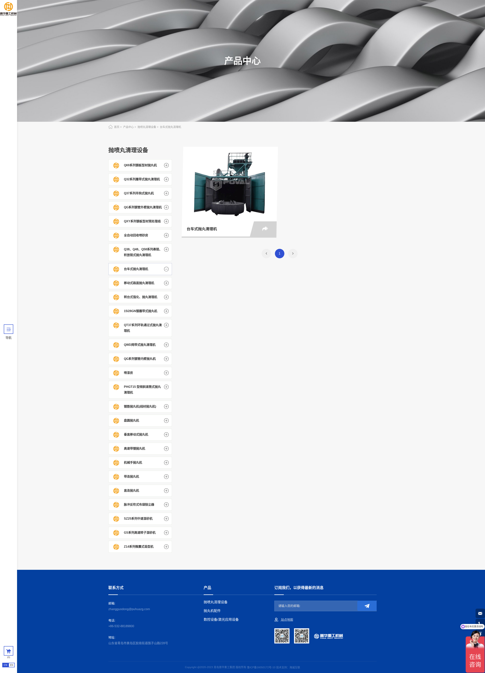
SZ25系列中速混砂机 (138, 518)
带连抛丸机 (131, 476)
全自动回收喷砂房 (136, 235)
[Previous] (266, 253)
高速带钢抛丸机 (134, 448)
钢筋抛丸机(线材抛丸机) (140, 406)
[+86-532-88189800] (480, 623)
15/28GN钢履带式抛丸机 (140, 311)
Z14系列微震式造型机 (138, 546)
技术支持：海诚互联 (288, 667)
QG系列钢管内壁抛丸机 (140, 358)
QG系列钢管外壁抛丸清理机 (143, 207)
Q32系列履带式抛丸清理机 (142, 179)
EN (11, 665)
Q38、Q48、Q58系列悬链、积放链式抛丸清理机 (143, 252)
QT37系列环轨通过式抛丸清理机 (143, 327)
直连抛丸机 (131, 490)
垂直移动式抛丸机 (136, 434)
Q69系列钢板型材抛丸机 (140, 165)
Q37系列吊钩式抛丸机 (139, 193)
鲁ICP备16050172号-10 (261, 667)
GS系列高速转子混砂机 (140, 532)
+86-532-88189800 (121, 626)
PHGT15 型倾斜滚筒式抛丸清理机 (142, 389)
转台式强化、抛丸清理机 (140, 297)
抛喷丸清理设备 (147, 126)
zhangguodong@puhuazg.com (129, 609)
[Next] (293, 253)
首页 (116, 126)
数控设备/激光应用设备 (221, 619)
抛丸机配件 (212, 611)
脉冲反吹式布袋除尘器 (139, 504)
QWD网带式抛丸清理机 (140, 344)
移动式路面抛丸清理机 (139, 283)
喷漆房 (128, 372)
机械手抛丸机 (133, 462)
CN (5, 665)
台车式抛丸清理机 (170, 126)
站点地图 (286, 619)
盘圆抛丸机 (131, 420)
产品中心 (128, 126)
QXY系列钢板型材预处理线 (142, 221)
